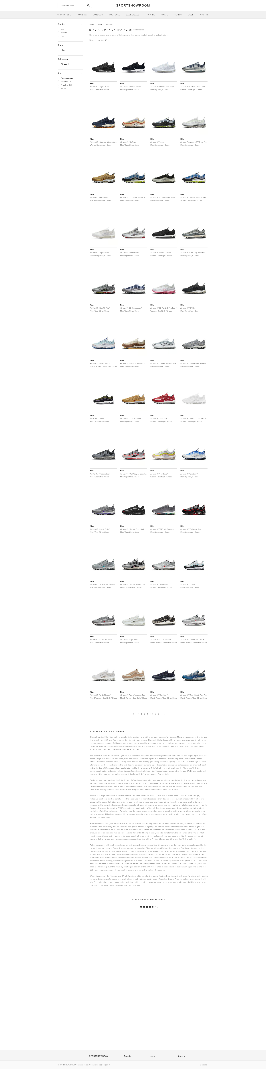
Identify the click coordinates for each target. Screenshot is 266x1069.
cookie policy (105, 1065)
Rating (63, 88)
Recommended (67, 78)
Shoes (91, 24)
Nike (62, 50)
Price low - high (66, 85)
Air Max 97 (65, 64)
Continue (204, 1065)
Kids (62, 36)
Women (64, 33)
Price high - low (66, 81)
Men (62, 29)
